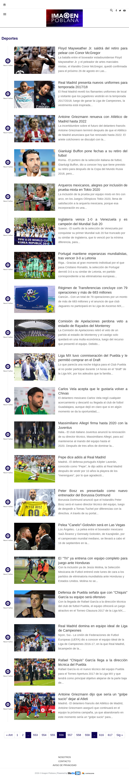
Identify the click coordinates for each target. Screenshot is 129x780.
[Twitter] (120, 10)
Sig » (119, 735)
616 (101, 735)
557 (70, 735)
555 (52, 735)
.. (28, 735)
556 (61, 735)
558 (78, 735)
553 (35, 735)
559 (87, 735)
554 (44, 735)
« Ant (9, 735)
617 (110, 735)
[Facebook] (116, 10)
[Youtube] (124, 10)
